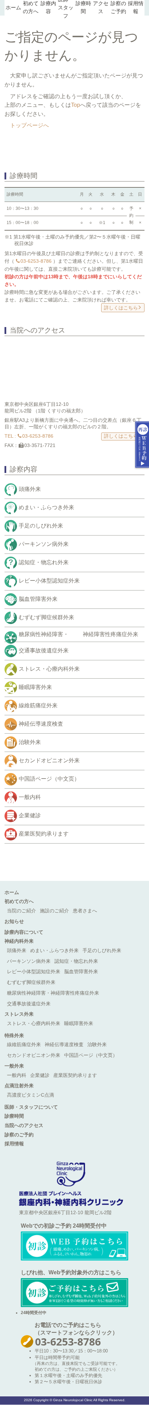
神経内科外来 (19, 941)
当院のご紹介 (21, 910)
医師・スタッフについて (31, 1107)
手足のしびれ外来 (41, 526)
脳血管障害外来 (38, 599)
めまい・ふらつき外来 (46, 507)
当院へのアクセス (24, 1125)
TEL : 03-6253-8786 (29, 436)
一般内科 (30, 797)
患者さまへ (85, 910)
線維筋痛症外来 (38, 705)
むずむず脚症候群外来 (46, 617)
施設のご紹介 (54, 910)
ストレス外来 (19, 1014)
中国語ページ (49, 779)
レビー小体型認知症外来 (49, 581)
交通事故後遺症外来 (44, 650)
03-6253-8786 (36, 261)
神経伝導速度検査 (41, 724)
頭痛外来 (30, 489)
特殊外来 (14, 1035)
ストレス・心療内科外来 (49, 669)
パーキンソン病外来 (44, 544)
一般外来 (14, 1066)
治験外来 (30, 742)
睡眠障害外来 (35, 687)
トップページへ (29, 125)
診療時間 (14, 1116)
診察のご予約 (19, 1134)
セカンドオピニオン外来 (49, 760)
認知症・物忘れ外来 (44, 562)
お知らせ (14, 921)
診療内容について (24, 932)
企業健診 (30, 815)
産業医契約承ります (44, 834)
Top (75, 105)
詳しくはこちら (121, 307)
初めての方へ (19, 901)
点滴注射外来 (19, 1085)
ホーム (13, 7)
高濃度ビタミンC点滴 (30, 1095)
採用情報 (14, 1143)
